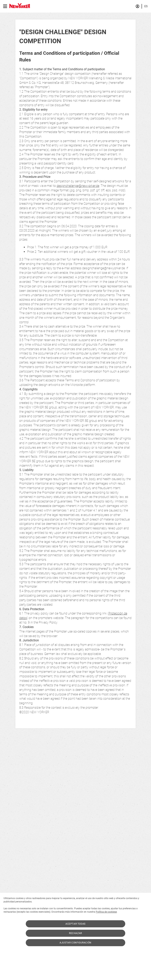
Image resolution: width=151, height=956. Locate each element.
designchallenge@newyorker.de (78, 186)
